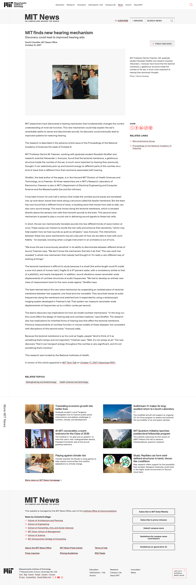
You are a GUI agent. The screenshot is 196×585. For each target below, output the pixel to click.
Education (60, 5)
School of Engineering (38, 524)
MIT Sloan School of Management (44, 531)
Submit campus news (153, 528)
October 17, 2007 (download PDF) (97, 362)
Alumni (128, 5)
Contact (52, 575)
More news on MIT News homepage (42, 480)
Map (25, 575)
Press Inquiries (32, 553)
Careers (44, 575)
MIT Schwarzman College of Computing (47, 539)
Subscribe (123, 21)
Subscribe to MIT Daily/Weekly (153, 512)
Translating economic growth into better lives (74, 407)
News (120, 5)
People (37, 575)
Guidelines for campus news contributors (153, 537)
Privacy (22, 577)
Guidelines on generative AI (153, 547)
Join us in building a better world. (179, 573)
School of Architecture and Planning (45, 520)
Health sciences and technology (74, 382)
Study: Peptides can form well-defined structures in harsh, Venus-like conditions (152, 458)
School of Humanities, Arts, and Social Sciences (51, 528)
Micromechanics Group (144, 141)
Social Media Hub (44, 577)
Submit (172, 20)
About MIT (138, 5)
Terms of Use (101, 548)
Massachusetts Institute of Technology (35, 569)
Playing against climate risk (70, 455)
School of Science (36, 535)
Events (31, 575)
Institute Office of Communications (99, 511)
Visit (21, 575)
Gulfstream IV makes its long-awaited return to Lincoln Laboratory (153, 407)
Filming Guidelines (69, 553)
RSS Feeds (100, 553)
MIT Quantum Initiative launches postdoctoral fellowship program (151, 432)
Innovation (81, 5)
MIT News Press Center (71, 548)
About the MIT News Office (38, 548)
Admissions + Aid (95, 5)
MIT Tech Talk (69, 362)
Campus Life (110, 5)
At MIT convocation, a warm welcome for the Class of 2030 (72, 432)
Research (71, 5)
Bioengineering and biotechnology (41, 382)
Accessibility (31, 577)
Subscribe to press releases (153, 520)
